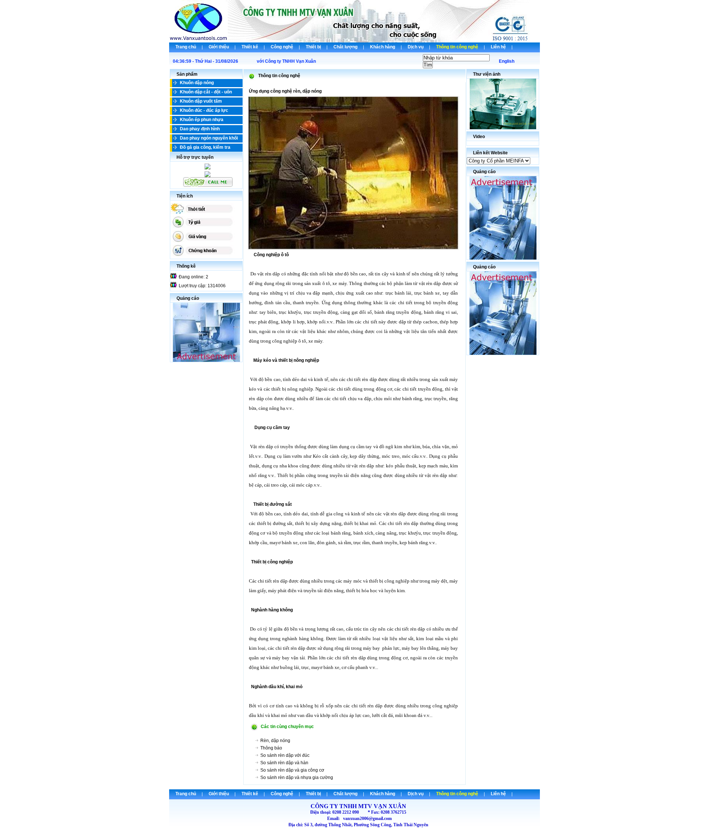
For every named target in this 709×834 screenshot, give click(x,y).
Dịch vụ (416, 46)
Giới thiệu (219, 46)
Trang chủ (185, 46)
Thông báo (271, 748)
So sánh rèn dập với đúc (284, 755)
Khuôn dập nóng (197, 82)
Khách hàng (382, 46)
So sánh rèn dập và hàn (284, 762)
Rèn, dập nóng (275, 740)
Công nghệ (282, 46)
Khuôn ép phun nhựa (201, 119)
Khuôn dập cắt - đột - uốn (206, 92)
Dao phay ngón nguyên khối (209, 138)
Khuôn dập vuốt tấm (201, 101)
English (506, 61)
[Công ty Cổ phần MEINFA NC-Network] (498, 161)
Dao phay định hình (200, 128)
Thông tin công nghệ (457, 46)
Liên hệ (498, 46)
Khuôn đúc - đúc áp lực (204, 110)
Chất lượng (345, 46)
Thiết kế (250, 46)
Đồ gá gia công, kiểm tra (205, 147)
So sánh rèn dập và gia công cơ (292, 770)
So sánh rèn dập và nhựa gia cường (296, 777)
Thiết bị (313, 46)
